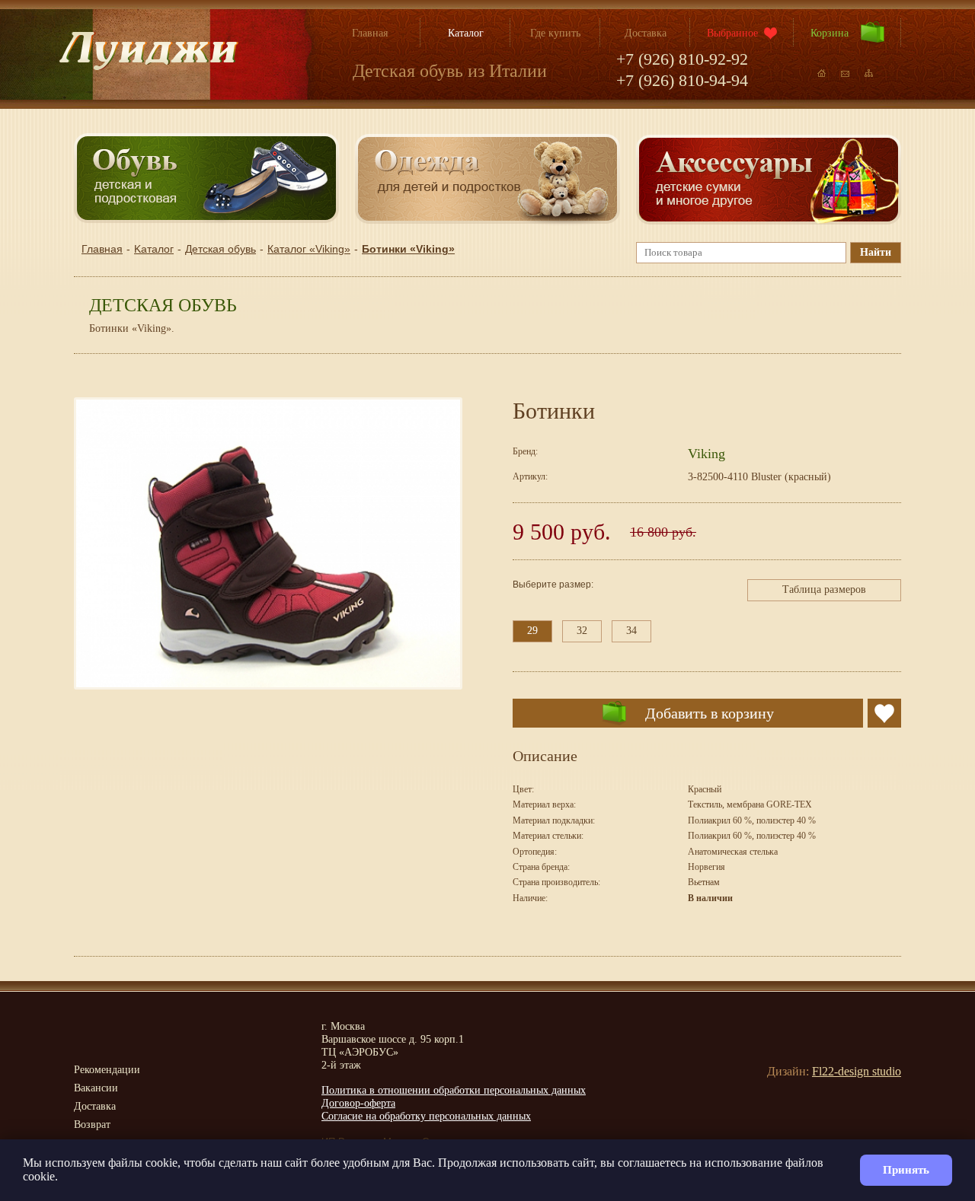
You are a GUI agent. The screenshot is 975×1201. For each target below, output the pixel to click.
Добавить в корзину (709, 713)
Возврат (92, 1124)
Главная (370, 33)
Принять (906, 1170)
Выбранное (732, 33)
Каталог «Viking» (308, 249)
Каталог (466, 33)
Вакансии (96, 1088)
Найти (875, 252)
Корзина (829, 33)
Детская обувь (220, 249)
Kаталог (154, 249)
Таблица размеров (824, 589)
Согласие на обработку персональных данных (426, 1116)
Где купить (555, 33)
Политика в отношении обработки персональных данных (453, 1090)
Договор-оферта (358, 1103)
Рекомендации (107, 1069)
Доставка (646, 33)
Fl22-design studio (856, 1071)
